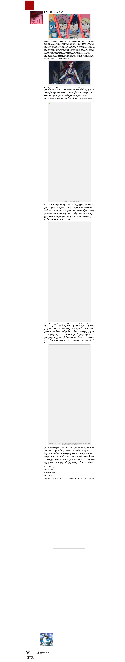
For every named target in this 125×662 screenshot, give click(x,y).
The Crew (29, 653)
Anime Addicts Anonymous (43, 652)
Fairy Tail (86, 478)
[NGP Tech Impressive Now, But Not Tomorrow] (33, 28)
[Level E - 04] (40, 28)
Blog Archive (30, 656)
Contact (28, 654)
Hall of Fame (30, 657)
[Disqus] (69, 495)
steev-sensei (58, 478)
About (28, 652)
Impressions (91, 478)
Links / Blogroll (30, 658)
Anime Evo (39, 653)
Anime (74, 478)
